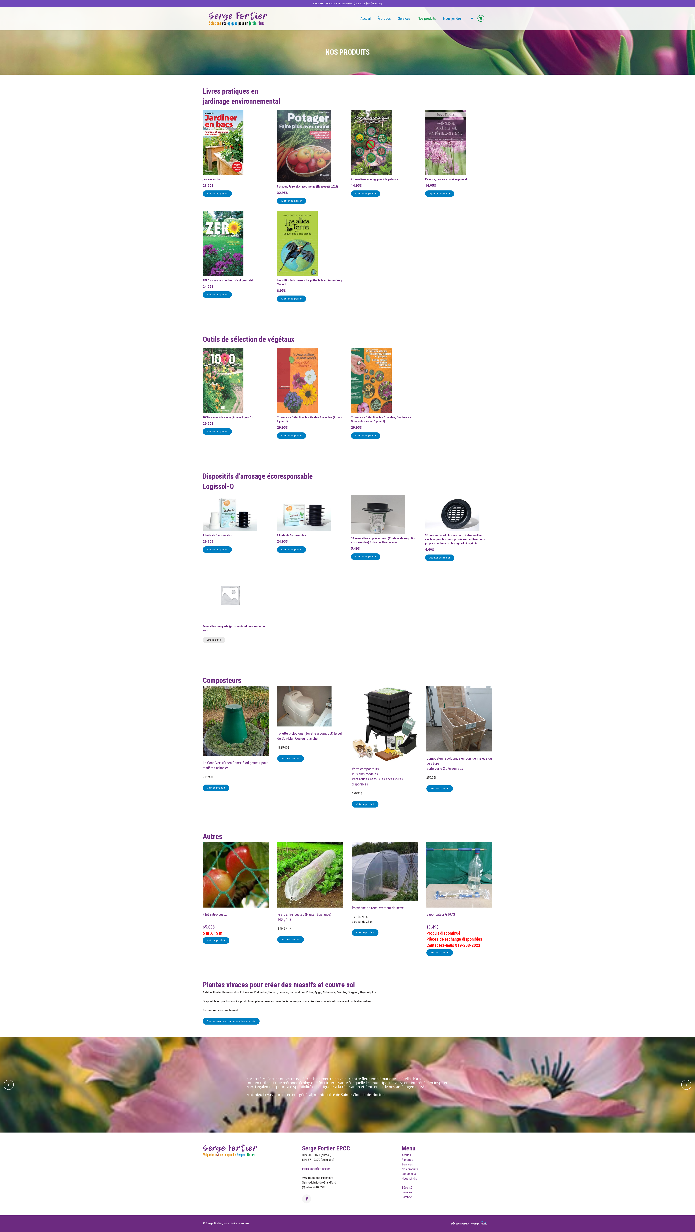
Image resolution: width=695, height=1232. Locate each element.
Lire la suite (214, 639)
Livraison (407, 1192)
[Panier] (480, 18)
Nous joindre (410, 1178)
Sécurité (407, 1187)
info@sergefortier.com (316, 1169)
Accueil (406, 1155)
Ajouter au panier (217, 193)
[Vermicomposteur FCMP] (385, 761)
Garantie (407, 1197)
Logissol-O (409, 1174)
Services (407, 1164)
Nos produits (410, 1169)
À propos (407, 1159)
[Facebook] (472, 18)
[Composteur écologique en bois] (459, 750)
